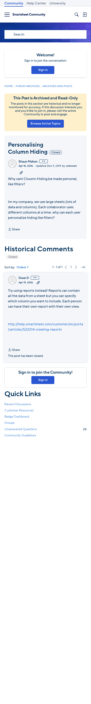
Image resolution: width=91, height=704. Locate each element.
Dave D (24, 278)
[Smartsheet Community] (29, 14)
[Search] (77, 14)
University (57, 3)
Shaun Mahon (28, 162)
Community (13, 3)
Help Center (36, 3)
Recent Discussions (17, 404)
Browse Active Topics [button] (45, 123)
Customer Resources (19, 410)
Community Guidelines (20, 435)
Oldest (21, 267)
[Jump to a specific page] (83, 267)
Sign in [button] (43, 70)
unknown (71, 166)
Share (14, 229)
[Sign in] (85, 14)
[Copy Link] (21, 172)
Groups (9, 423)
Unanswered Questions (45, 429)
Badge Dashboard (16, 416)
